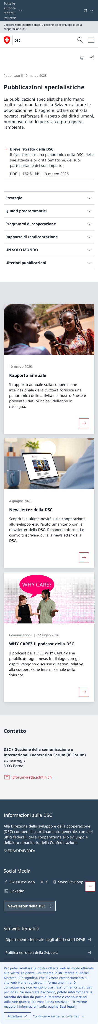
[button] (90, 886)
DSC (17, 40)
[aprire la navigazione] (91, 40)
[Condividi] (92, 57)
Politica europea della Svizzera (31, 952)
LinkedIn (17, 891)
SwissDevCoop (22, 881)
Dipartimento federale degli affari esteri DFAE (45, 939)
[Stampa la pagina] (82, 57)
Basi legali (68, 1006)
